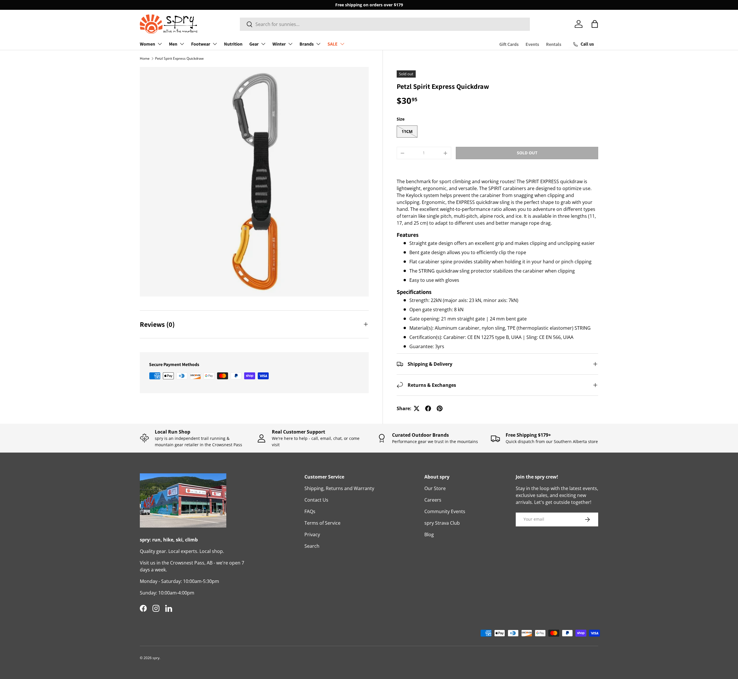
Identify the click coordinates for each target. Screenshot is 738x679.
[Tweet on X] (416, 408)
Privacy (312, 534)
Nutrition (233, 44)
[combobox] (385, 24)
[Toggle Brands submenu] (318, 43)
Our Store (435, 488)
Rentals (553, 44)
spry (156, 657)
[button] (594, 24)
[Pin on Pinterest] (439, 408)
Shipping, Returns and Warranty (339, 488)
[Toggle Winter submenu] (290, 43)
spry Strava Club (442, 523)
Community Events (444, 511)
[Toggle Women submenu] (159, 43)
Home (145, 58)
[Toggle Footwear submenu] (214, 43)
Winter (279, 44)
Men (173, 44)
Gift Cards (509, 44)
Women (147, 44)
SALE (332, 44)
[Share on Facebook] (428, 408)
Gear (254, 44)
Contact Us (316, 500)
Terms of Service (322, 523)
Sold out (527, 152)
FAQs (309, 511)
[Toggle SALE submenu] (342, 43)
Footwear (200, 44)
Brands (307, 44)
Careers (432, 500)
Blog (429, 534)
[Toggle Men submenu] (181, 43)
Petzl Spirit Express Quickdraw (179, 58)
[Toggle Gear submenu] (263, 43)
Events (532, 44)
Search (311, 546)
